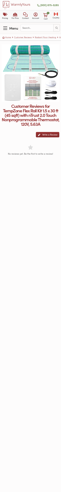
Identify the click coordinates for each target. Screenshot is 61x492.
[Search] (56, 28)
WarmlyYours (20, 4)
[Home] (6, 5)
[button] (25, 16)
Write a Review (49, 134)
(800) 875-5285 (49, 5)
